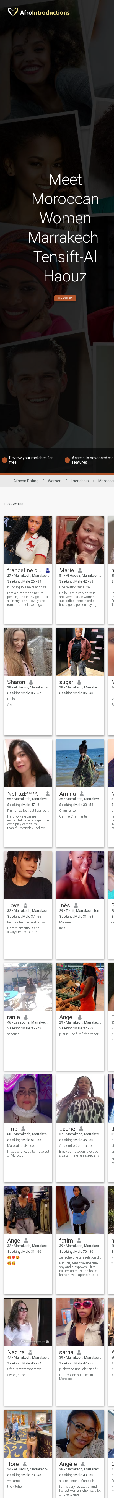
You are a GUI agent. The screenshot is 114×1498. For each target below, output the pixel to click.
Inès (64, 905)
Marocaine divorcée (21, 1146)
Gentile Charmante (73, 816)
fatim (66, 1240)
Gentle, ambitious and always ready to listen (23, 930)
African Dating (25, 481)
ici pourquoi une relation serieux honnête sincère (28, 587)
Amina (67, 793)
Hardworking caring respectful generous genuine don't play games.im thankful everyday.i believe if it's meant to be (28, 822)
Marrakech (67, 922)
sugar (66, 682)
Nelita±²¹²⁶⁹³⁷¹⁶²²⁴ (24, 793)
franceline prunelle (24, 570)
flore (13, 1464)
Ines (62, 928)
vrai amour (15, 1481)
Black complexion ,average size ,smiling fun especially (79, 1153)
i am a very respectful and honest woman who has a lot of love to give (80, 1490)
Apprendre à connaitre (75, 1146)
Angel (66, 1017)
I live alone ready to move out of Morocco (28, 1153)
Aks (10, 705)
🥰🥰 (11, 1263)
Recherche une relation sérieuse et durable (28, 922)
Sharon (16, 682)
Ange (13, 1240)
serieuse (13, 1034)
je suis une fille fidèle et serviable (80, 1034)
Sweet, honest (17, 1375)
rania (13, 1017)
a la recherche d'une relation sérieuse (80, 1481)
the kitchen (15, 1487)
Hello (11, 699)
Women (54, 481)
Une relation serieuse (74, 587)
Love (13, 905)
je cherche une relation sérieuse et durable (80, 1369)
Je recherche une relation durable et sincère (80, 1257)
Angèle (68, 1464)
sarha (66, 1352)
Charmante (67, 811)
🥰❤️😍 (13, 1257)
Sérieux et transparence (24, 1369)
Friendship (80, 481)
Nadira (16, 1352)
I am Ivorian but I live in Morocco (76, 1377)
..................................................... (28, 1040)
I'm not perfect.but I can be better (28, 811)
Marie (66, 570)
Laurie (67, 1129)
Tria (12, 1129)
